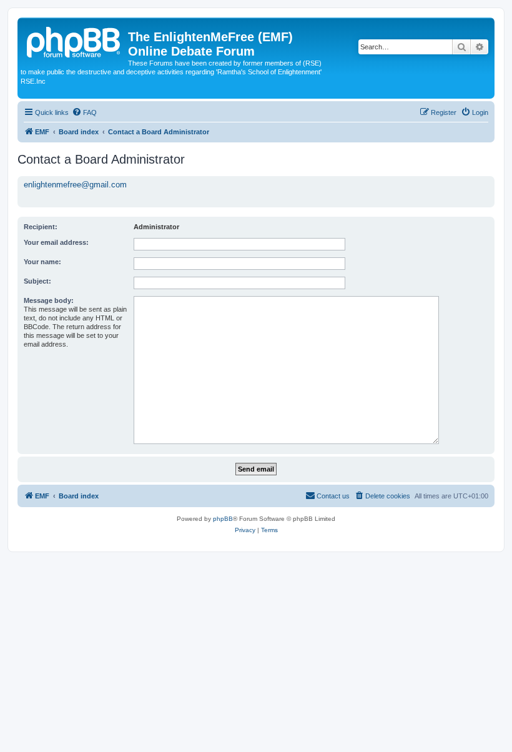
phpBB (223, 518)
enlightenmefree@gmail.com (75, 184)
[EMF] (74, 41)
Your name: (42, 261)
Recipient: (40, 226)
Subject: (37, 281)
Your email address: (56, 242)
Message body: (49, 300)
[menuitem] (84, 112)
